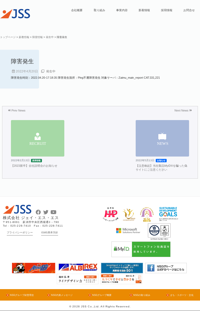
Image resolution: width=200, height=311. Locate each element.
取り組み (99, 10)
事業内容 (122, 10)
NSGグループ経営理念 (22, 295)
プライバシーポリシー (20, 232)
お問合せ (189, 10)
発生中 (50, 71)
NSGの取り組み (141, 295)
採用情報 (166, 10)
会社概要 (77, 10)
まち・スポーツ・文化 (181, 295)
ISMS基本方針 (49, 232)
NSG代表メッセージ (61, 295)
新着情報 (144, 10)
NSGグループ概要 (101, 295)
